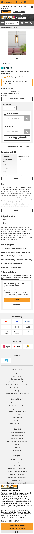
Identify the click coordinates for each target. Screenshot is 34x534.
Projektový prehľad (17, 409)
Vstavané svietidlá (15, 252)
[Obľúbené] (26, 23)
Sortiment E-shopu (17, 403)
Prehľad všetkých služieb (17, 406)
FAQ (17, 373)
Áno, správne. (6, 12)
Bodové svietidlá (26, 252)
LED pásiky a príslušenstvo (15, 263)
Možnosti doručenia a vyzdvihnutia (17, 385)
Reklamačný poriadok (17, 474)
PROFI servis (17, 414)
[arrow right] (31, 147)
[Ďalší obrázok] (31, 58)
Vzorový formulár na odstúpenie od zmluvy (17, 382)
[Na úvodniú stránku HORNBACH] (8, 17)
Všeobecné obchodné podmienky (17, 471)
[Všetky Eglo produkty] (6, 68)
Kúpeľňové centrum (17, 438)
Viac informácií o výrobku (17, 99)
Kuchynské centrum (17, 435)
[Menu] (3, 23)
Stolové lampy (28, 260)
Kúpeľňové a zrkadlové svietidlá (20, 256)
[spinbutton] (10, 108)
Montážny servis (17, 417)
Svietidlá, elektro (5, 248)
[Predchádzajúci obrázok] (3, 58)
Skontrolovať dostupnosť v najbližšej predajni (17, 138)
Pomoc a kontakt (17, 376)
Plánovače (17, 420)
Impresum (17, 465)
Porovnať (7, 63)
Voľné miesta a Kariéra (17, 459)
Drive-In (17, 444)
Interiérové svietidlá (6, 27)
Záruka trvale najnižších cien (17, 468)
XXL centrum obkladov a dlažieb (17, 441)
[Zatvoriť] (32, 7)
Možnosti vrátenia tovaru (17, 388)
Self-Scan (17, 447)
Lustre (15, 27)
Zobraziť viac (17, 178)
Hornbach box (17, 450)
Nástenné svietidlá (6, 256)
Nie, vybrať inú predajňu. (19, 12)
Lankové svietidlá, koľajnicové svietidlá (11, 267)
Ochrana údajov (17, 480)
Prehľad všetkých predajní (17, 432)
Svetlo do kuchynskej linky (8, 260)
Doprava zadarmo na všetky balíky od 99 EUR (15, 2)
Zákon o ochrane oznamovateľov (17, 483)
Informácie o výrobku (12, 147)
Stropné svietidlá (5, 252)
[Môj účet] (22, 23)
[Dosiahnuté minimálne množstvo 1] (5, 108)
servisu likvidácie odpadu (9, 239)
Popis (21, 147)
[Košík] (30, 23)
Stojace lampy (19, 260)
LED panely (4, 263)
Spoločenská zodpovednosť (17, 477)
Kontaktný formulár (17, 379)
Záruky (17, 391)
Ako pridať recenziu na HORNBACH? (17, 393)
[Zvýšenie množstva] (15, 108)
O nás (17, 462)
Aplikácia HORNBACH (17, 423)
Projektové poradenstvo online (17, 411)
